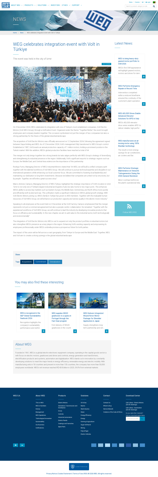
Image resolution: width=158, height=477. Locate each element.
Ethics (65, 5)
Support (76, 5)
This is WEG (39, 402)
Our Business (40, 425)
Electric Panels (62, 420)
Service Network (108, 409)
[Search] (154, 7)
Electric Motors (63, 402)
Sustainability (40, 421)
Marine (83, 406)
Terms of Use (78, 474)
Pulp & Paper (84, 431)
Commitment (41, 262)
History (38, 409)
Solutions (42, 5)
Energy (83, 418)
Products (29, 5)
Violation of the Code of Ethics (112, 412)
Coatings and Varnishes (66, 423)
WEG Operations (41, 415)
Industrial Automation (65, 417)
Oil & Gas (84, 402)
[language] (155, 2)
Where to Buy (107, 406)
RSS (85, 474)
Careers (137, 2)
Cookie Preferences (81, 466)
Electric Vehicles (86, 434)
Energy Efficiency (86, 415)
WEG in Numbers (41, 406)
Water (82, 412)
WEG (5, 5)
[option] (30, 310)
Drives (60, 411)
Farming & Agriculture (87, 421)
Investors (55, 5)
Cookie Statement (65, 474)
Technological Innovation (44, 418)
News (131, 2)
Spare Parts (61, 427)
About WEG (15, 5)
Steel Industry (85, 409)
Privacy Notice (51, 474)
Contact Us (106, 402)
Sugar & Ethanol (86, 425)
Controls (61, 414)
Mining (83, 428)
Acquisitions (27, 262)
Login (148, 2)
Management (40, 412)
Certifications (40, 428)
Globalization (55, 262)
